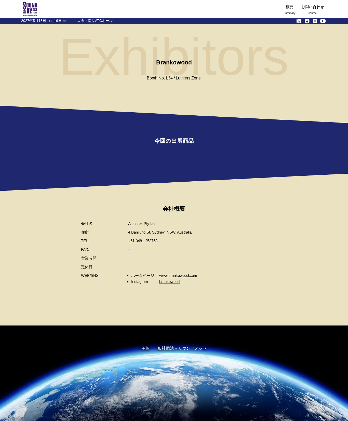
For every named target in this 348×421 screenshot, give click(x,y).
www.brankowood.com (178, 275)
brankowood (169, 281)
